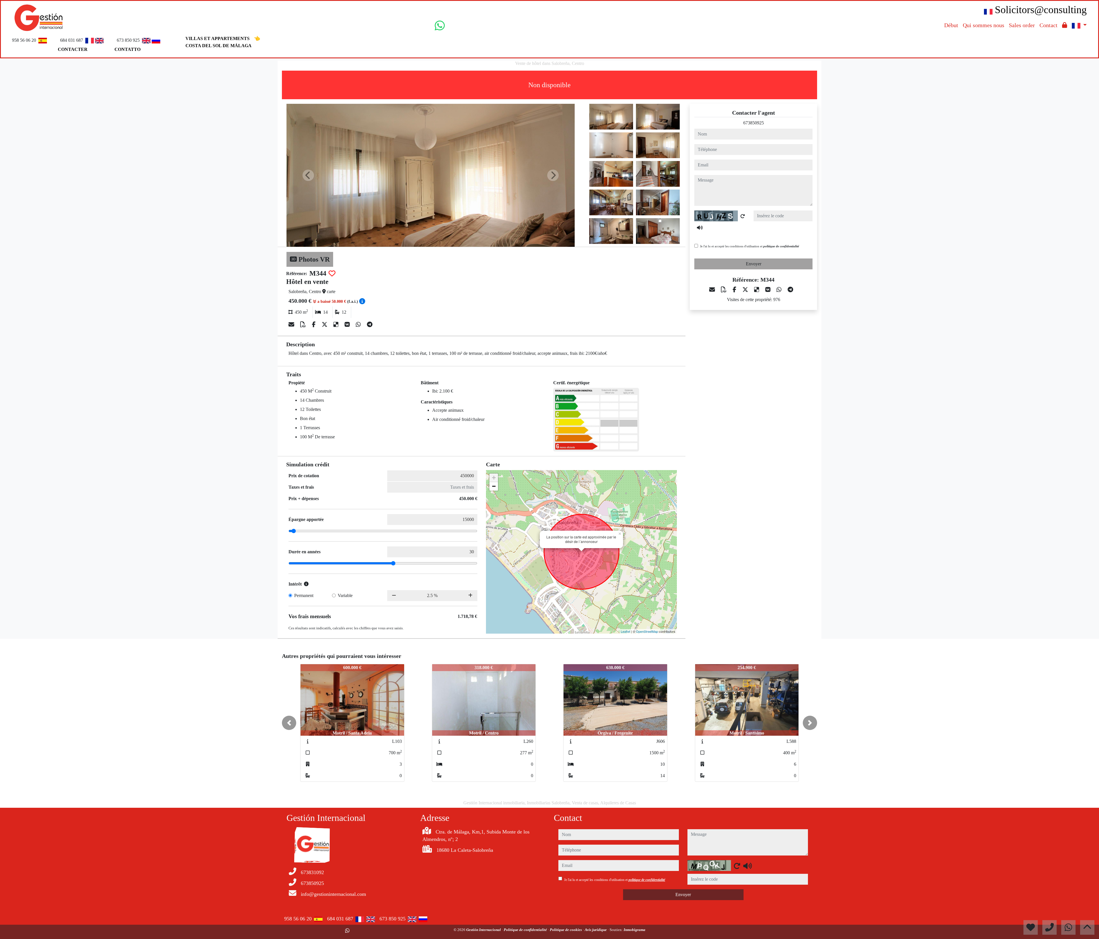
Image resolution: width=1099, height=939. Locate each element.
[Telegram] (369, 324)
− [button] (494, 486)
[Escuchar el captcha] (700, 227)
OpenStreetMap (647, 631)
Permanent (303, 595)
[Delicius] (336, 324)
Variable (345, 595)
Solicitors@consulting (1041, 9)
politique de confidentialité (781, 246)
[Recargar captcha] (742, 216)
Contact (1048, 25)
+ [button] (494, 477)
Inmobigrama (634, 930)
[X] (325, 324)
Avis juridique (596, 930)
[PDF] (303, 324)
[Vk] (348, 324)
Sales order (1022, 25)
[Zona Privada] (1065, 25)
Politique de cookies (566, 930)
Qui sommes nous (983, 25)
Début (951, 25)
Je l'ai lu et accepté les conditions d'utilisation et (749, 246)
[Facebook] (314, 324)
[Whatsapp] (359, 324)
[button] (289, 723)
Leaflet (625, 631)
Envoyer (753, 263)
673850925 (753, 122)
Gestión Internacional (484, 930)
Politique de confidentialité (526, 930)
